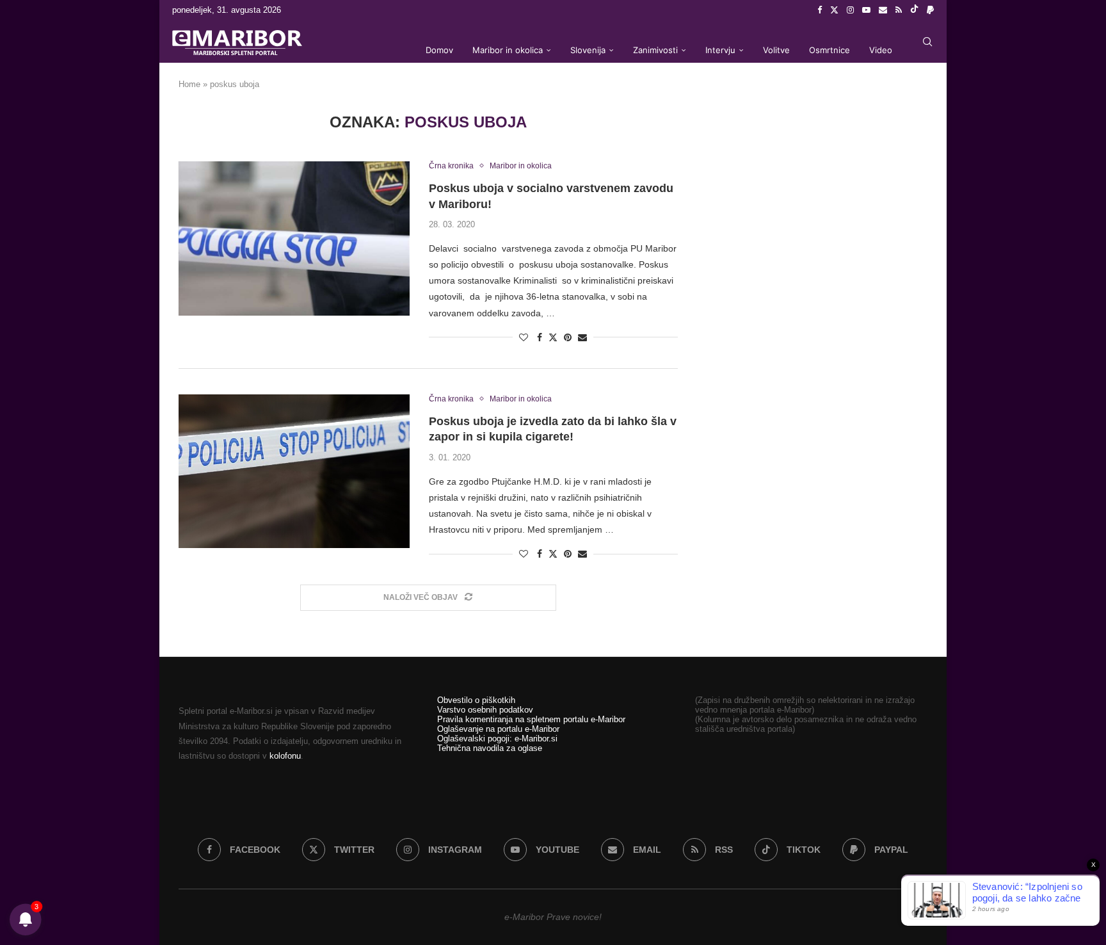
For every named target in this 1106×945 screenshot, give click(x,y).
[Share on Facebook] (539, 337)
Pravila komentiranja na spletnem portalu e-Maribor (531, 719)
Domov (439, 50)
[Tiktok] (914, 10)
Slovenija (587, 50)
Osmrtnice (829, 50)
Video (880, 50)
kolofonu (285, 756)
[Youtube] (866, 10)
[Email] (883, 10)
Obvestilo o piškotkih (476, 700)
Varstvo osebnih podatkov (485, 710)
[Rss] (898, 10)
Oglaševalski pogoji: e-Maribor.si (497, 738)
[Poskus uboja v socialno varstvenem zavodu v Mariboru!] (294, 238)
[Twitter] (834, 10)
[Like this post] (523, 337)
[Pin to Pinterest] (568, 337)
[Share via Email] (582, 337)
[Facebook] (819, 10)
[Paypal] (930, 10)
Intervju (720, 50)
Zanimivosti (655, 50)
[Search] (927, 41)
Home (189, 84)
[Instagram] (850, 10)
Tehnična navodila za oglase (489, 748)
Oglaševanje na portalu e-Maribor (498, 729)
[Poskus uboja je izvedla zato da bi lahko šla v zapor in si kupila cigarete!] (294, 471)
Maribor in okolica (507, 50)
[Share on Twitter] (553, 337)
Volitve (776, 50)
